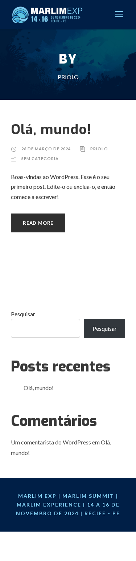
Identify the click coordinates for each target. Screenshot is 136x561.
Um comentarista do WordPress (51, 442)
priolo (99, 148)
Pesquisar (23, 313)
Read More (38, 223)
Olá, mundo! (51, 129)
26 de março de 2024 (46, 148)
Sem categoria (40, 158)
